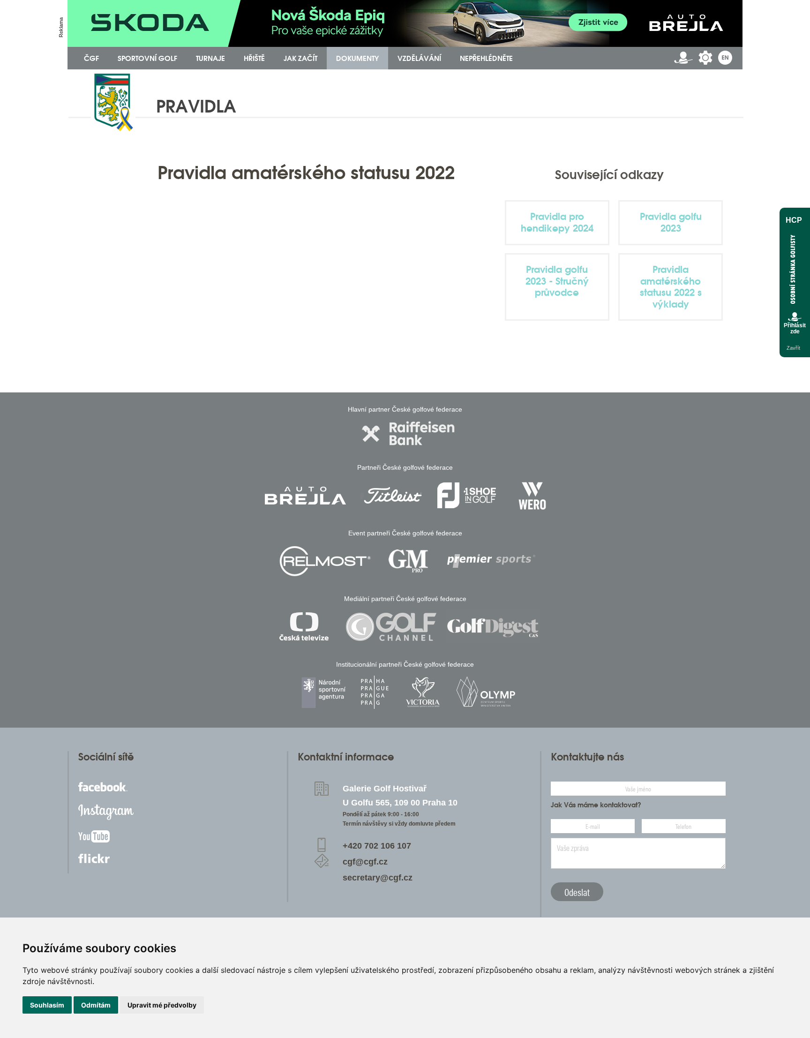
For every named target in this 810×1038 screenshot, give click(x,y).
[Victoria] (422, 692)
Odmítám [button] (96, 1005)
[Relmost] (325, 561)
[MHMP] (374, 692)
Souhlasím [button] (47, 1005)
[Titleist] (392, 495)
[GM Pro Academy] (408, 561)
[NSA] (324, 692)
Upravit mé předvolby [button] (162, 1005)
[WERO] (533, 495)
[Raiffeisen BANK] (408, 433)
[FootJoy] (467, 495)
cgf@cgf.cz (365, 861)
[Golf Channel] (391, 626)
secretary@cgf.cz (377, 877)
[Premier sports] (491, 561)
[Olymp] (486, 692)
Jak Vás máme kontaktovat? (596, 805)
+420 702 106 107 (377, 845)
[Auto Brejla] (305, 495)
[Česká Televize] (306, 626)
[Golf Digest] (493, 626)
